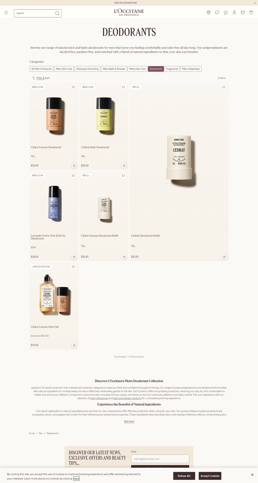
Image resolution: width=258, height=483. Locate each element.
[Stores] (209, 12)
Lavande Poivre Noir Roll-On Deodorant (48, 237)
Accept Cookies (210, 476)
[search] (36, 13)
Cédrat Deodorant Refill (145, 235)
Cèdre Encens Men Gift (45, 327)
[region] (129, 475)
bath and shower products (127, 398)
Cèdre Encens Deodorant (46, 147)
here (76, 478)
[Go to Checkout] (251, 12)
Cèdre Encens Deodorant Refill (99, 235)
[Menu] (6, 12)
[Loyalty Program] (225, 12)
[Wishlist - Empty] (243, 12)
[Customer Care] (217, 12)
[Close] (252, 475)
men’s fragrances (99, 398)
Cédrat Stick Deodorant (95, 147)
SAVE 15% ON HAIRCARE (125, 3)
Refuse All (184, 476)
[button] (234, 12)
